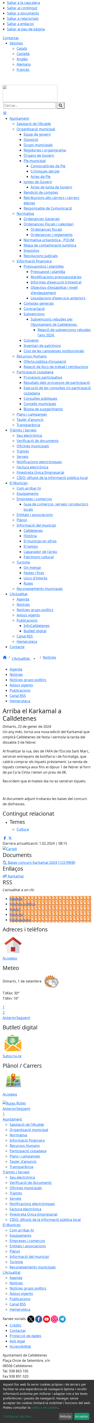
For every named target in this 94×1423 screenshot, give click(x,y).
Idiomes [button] (16, 43)
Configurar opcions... (18, 1416)
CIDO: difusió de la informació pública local (45, 1219)
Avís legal (17, 1341)
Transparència (21, 1166)
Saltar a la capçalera (23, 2)
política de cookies (44, 1407)
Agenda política (22, 903)
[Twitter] (31, 1318)
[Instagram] (55, 1318)
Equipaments (20, 1235)
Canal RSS (18, 695)
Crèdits (15, 1325)
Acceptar (81, 1416)
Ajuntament (12, 1119)
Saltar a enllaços (20, 23)
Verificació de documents (31, 1182)
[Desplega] (34, 659)
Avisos (15, 909)
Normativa (18, 1135)
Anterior (9, 1017)
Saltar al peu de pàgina (26, 29)
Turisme (16, 1261)
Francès (23, 69)
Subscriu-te (12, 1056)
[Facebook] (39, 1318)
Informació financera (27, 1140)
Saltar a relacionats (23, 18)
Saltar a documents (23, 13)
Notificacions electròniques (32, 1203)
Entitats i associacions (28, 1246)
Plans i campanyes (25, 1156)
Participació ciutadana (28, 1150)
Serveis (15, 1198)
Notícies (49, 657)
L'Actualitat (21, 658)
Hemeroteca (20, 701)
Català (22, 48)
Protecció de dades (25, 1335)
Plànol (15, 1251)
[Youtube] (47, 1318)
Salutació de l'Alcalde (27, 1124)
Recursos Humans (25, 1145)
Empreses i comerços (27, 1240)
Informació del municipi (29, 1256)
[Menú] (5, 113)
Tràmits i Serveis (16, 1172)
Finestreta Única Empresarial (33, 1214)
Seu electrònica (22, 1177)
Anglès (22, 59)
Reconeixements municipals (33, 1267)
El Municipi (12, 1224)
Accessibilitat (20, 1346)
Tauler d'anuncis (23, 1161)
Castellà (23, 53)
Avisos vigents (21, 685)
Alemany (24, 64)
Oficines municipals (26, 1187)
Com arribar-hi (22, 1230)
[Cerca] (60, 105)
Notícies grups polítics (28, 679)
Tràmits (16, 1193)
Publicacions (20, 690)
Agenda (16, 669)
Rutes (21, 1103)
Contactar (11, 37)
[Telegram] (62, 1318)
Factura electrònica (25, 1209)
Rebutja (65, 1416)
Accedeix (10, 958)
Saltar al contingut (22, 8)
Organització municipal (29, 1129)
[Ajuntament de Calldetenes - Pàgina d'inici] (30, 93)
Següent (23, 1017)
